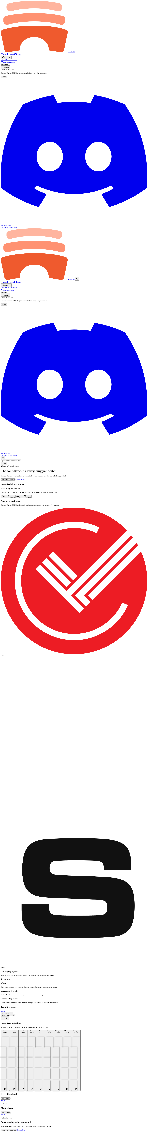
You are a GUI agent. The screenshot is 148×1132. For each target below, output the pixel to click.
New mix (6, 67)
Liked (13, 63)
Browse (6, 58)
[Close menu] (77, 279)
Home (5, 55)
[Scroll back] (3, 1018)
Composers (13, 60)
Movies (12, 55)
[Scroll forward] (7, 1018)
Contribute (4, 227)
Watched (6, 63)
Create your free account (9, 1130)
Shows (19, 55)
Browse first (21, 1130)
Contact (14, 227)
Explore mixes (20, 479)
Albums (7, 60)
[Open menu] (3, 457)
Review (10, 227)
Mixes (3, 60)
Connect (4, 76)
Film (3, 1098)
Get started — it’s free (8, 479)
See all (3, 1011)
